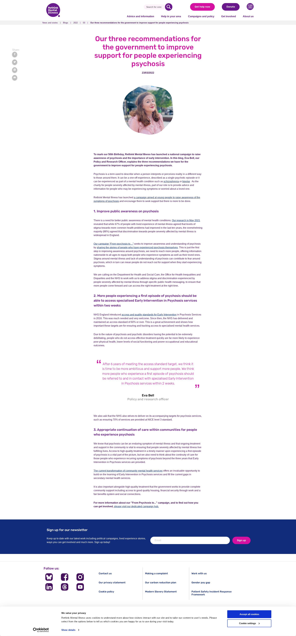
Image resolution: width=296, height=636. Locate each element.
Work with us (199, 573)
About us (248, 16)
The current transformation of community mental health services (128, 470)
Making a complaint (156, 573)
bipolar (186, 181)
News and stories (50, 23)
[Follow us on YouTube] (80, 587)
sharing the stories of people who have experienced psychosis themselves (137, 247)
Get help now (202, 6)
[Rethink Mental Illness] (53, 10)
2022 (75, 23)
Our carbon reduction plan (160, 582)
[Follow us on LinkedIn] (49, 587)
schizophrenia (171, 181)
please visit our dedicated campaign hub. (136, 506)
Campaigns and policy (201, 16)
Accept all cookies (249, 614)
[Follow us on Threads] (64, 587)
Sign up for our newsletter (67, 530)
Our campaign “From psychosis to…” (114, 243)
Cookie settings (247, 623)
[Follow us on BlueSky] (49, 577)
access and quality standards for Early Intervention (149, 314)
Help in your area (171, 16)
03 (84, 23)
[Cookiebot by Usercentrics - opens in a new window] (40, 630)
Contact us (105, 573)
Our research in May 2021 (186, 220)
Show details (68, 630)
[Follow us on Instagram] (80, 577)
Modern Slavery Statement (161, 591)
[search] (168, 7)
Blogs (65, 23)
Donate (230, 6)
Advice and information (140, 16)
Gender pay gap (200, 582)
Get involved (228, 16)
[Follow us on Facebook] (64, 577)
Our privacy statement (112, 582)
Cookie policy (106, 591)
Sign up (241, 540)
